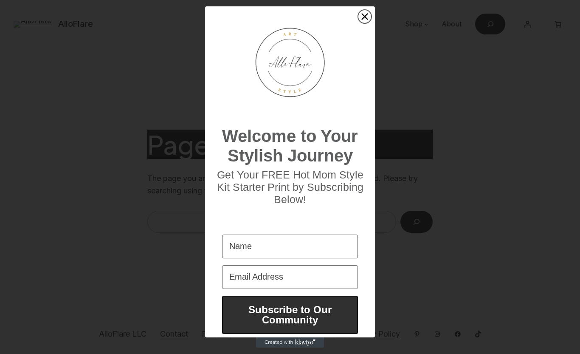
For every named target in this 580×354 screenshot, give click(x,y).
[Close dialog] (365, 16)
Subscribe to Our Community (290, 315)
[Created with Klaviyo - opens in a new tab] (290, 342)
